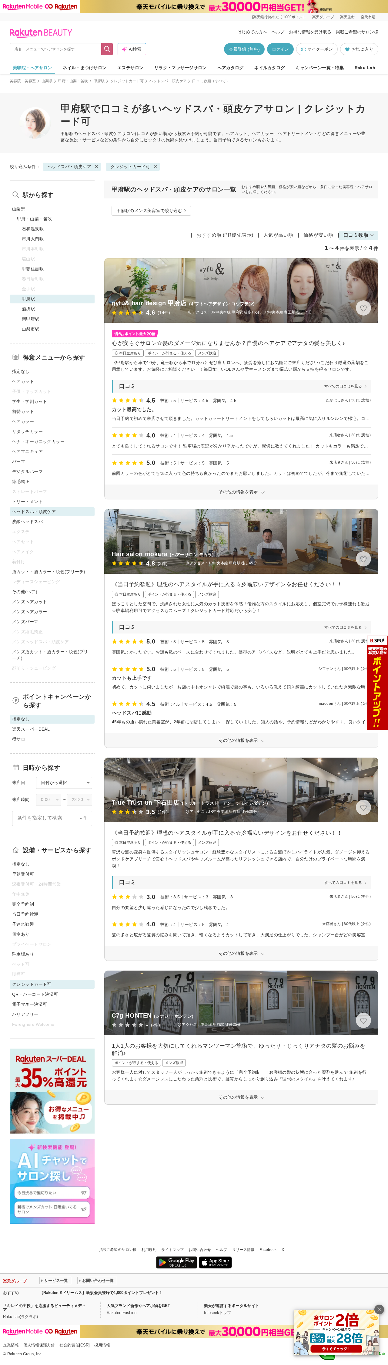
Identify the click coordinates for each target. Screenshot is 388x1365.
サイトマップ (172, 1250)
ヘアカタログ (230, 67)
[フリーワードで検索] (107, 49)
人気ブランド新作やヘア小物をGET (138, 1305)
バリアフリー (25, 1014)
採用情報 (102, 1345)
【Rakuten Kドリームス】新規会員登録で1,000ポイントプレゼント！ (101, 1292)
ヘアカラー (23, 421)
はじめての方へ (252, 31)
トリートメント (27, 501)
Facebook (268, 1250)
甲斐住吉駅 (33, 268)
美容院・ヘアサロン (32, 67)
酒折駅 (28, 308)
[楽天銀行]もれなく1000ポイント (279, 17)
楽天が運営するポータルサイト (231, 1305)
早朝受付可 (23, 874)
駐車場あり (23, 954)
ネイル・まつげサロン (84, 67)
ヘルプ (278, 31)
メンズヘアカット (29, 601)
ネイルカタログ (269, 67)
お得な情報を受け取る (310, 31)
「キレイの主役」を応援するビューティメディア (44, 1307)
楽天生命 (347, 17)
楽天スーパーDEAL (31, 729)
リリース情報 (243, 1250)
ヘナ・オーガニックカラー (38, 441)
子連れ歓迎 (23, 924)
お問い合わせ (200, 1250)
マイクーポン (320, 49)
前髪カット (23, 411)
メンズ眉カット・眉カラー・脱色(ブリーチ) (50, 655)
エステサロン (130, 67)
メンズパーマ (25, 621)
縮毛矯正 (21, 481)
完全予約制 (23, 904)
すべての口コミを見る (343, 386)
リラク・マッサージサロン (180, 67)
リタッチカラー (27, 431)
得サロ (18, 739)
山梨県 (47, 81)
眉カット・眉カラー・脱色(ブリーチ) (48, 571)
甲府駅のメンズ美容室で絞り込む (149, 210)
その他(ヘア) (24, 591)
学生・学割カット (29, 401)
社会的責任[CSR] (74, 1345)
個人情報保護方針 (39, 1345)
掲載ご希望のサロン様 (357, 31)
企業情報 (11, 1345)
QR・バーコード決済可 (35, 994)
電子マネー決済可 (29, 1004)
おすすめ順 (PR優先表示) (224, 235)
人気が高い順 (278, 235)
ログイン (280, 49)
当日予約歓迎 (25, 914)
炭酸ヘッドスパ (27, 521)
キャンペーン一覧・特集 (320, 67)
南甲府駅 (30, 318)
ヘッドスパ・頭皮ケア (168, 81)
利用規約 (149, 1250)
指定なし (21, 371)
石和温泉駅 (33, 228)
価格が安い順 (318, 235)
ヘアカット (23, 381)
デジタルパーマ (27, 471)
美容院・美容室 (23, 81)
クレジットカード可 (127, 81)
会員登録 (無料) (244, 49)
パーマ (18, 461)
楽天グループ (323, 17)
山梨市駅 (30, 328)
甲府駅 (99, 81)
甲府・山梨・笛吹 (73, 81)
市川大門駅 (33, 238)
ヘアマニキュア (27, 451)
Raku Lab (365, 67)
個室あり (21, 934)
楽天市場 (368, 17)
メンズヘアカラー (29, 611)
